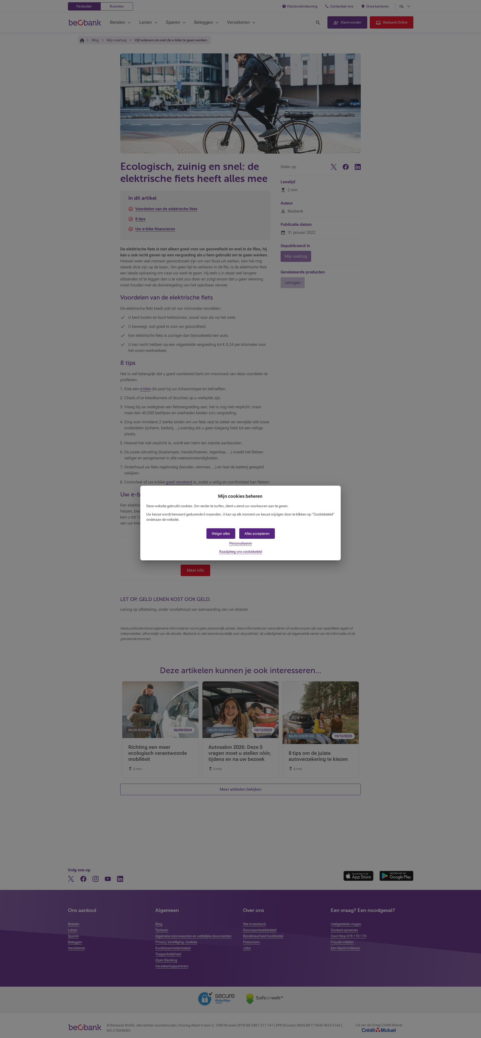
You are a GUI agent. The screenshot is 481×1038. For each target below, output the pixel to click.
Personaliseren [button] (240, 543)
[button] (257, 533)
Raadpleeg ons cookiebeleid (240, 552)
